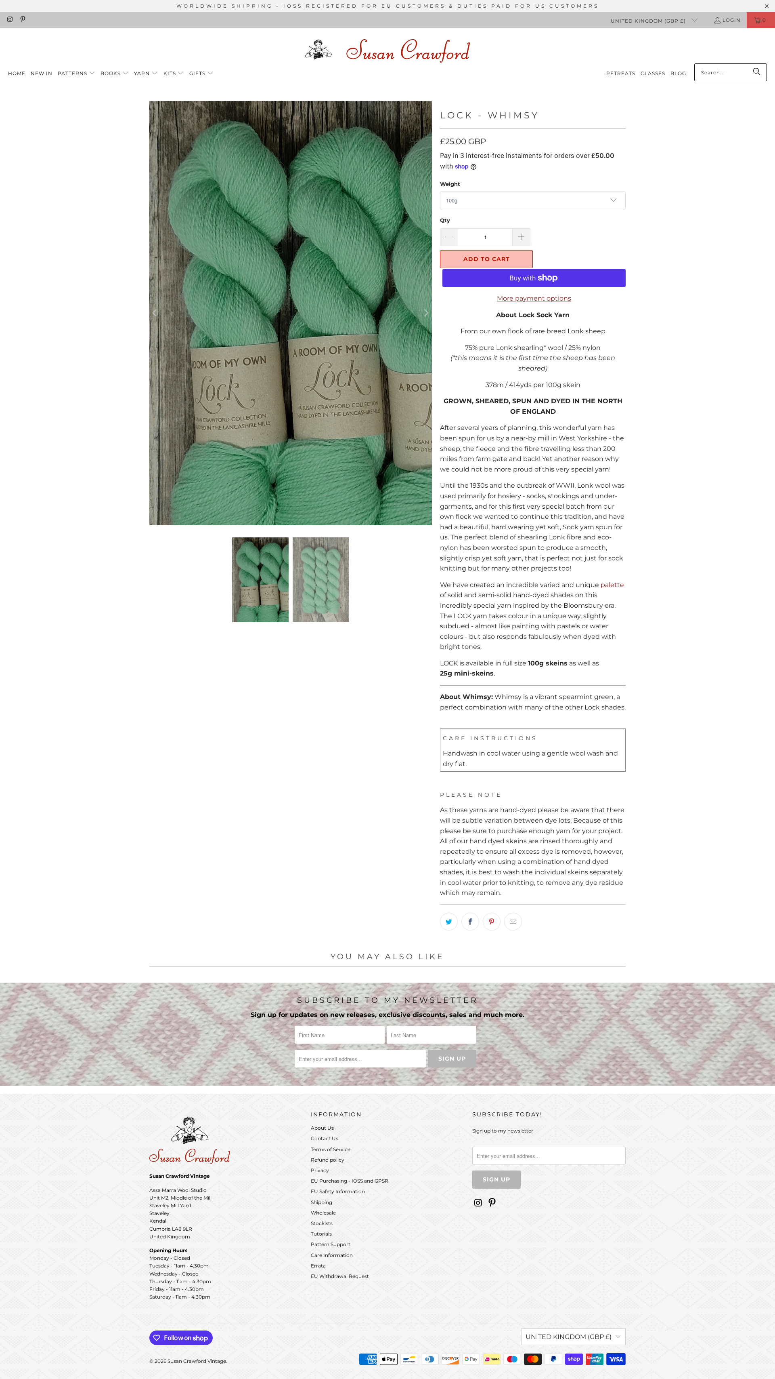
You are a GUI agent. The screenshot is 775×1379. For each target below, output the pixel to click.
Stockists (322, 1223)
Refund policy (327, 1160)
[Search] (757, 72)
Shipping (321, 1202)
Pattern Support (330, 1244)
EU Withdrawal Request (340, 1276)
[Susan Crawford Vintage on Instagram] (9, 20)
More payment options (534, 298)
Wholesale (323, 1213)
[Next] (425, 313)
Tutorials (321, 1234)
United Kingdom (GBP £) (649, 21)
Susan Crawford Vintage (197, 1361)
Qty (445, 220)
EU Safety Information (338, 1191)
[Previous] (155, 313)
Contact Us (324, 1138)
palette (612, 585)
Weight (450, 184)
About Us (322, 1128)
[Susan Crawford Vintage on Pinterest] (22, 20)
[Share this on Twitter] (449, 922)
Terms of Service (330, 1149)
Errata (318, 1266)
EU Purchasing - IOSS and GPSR (349, 1181)
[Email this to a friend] (513, 922)
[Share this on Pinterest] (492, 922)
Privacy (320, 1170)
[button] (76, 73)
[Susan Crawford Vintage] (387, 49)
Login (732, 20)
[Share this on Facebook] (470, 922)
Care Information (332, 1255)
